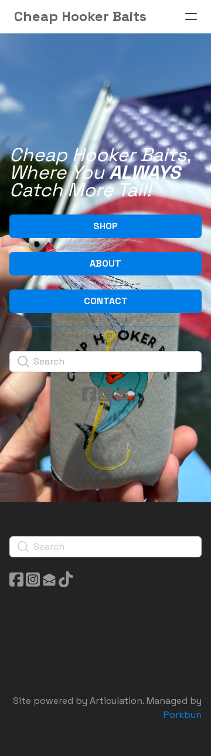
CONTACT (106, 301)
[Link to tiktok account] (66, 579)
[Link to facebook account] (89, 394)
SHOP (105, 226)
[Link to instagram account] (105, 394)
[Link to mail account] (122, 394)
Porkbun (183, 715)
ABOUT (105, 263)
